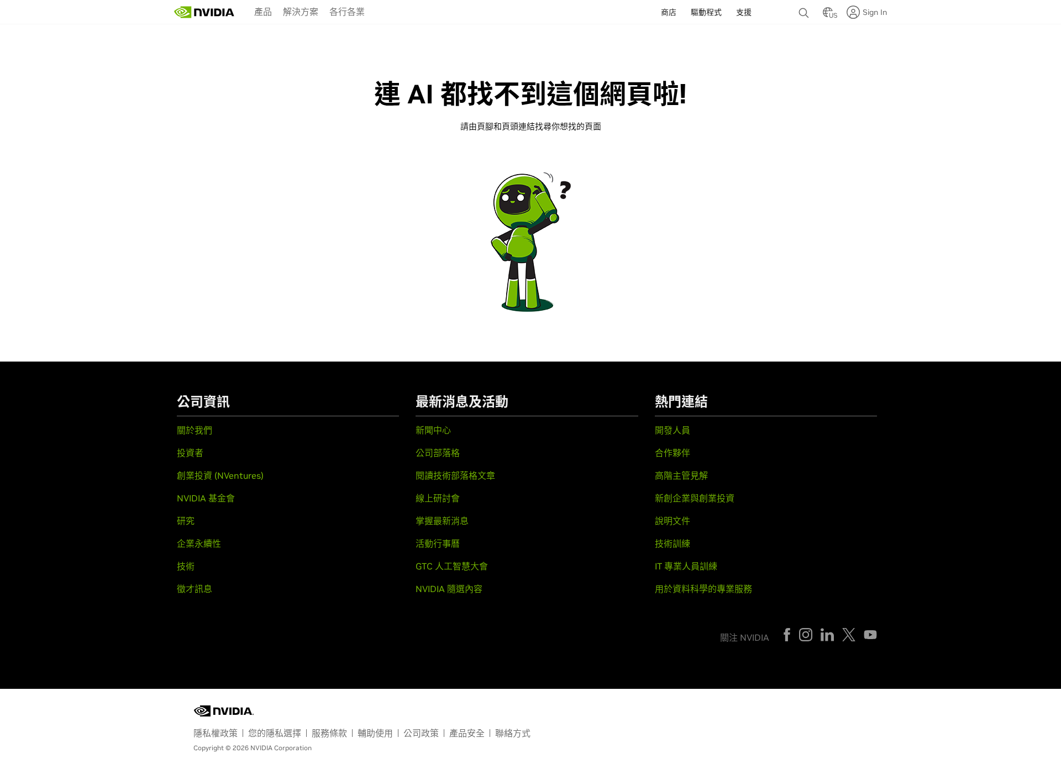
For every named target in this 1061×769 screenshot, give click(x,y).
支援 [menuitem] (744, 12)
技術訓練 (672, 543)
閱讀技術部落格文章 (455, 475)
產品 (263, 11)
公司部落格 (438, 452)
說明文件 (672, 520)
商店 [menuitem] (668, 12)
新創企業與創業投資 (694, 498)
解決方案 (300, 11)
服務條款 (329, 733)
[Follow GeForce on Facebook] (787, 634)
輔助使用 (375, 733)
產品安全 (467, 733)
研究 (186, 520)
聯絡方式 (512, 733)
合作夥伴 (672, 452)
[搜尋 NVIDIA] (805, 9)
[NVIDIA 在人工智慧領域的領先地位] (204, 12)
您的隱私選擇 (274, 733)
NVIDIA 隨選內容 (449, 588)
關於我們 (194, 430)
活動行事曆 (438, 543)
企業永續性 (199, 543)
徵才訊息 (194, 588)
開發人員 (672, 430)
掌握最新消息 (442, 520)
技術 (186, 566)
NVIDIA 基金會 (206, 498)
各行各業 (347, 11)
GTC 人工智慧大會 (452, 566)
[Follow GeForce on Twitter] (848, 634)
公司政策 (421, 733)
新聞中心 (433, 430)
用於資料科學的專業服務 (703, 588)
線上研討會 (438, 498)
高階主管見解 (681, 475)
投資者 (190, 452)
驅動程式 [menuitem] (706, 12)
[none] (805, 7)
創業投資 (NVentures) (220, 475)
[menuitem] (263, 11)
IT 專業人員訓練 (686, 566)
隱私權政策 (215, 733)
